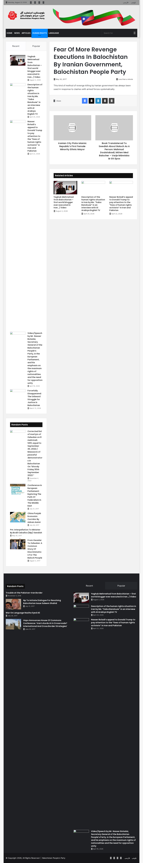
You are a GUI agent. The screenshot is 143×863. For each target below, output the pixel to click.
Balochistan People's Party (53, 858)
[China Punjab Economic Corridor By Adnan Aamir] (17, 517)
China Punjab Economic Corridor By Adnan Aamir (34, 518)
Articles (26, 33)
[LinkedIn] (98, 101)
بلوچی (133, 2)
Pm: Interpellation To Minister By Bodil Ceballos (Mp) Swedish (26, 531)
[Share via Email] (105, 101)
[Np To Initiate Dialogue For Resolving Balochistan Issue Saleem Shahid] (13, 604)
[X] (91, 101)
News (17, 33)
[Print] (111, 101)
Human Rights (39, 33)
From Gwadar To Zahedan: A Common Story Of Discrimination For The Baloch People (35, 549)
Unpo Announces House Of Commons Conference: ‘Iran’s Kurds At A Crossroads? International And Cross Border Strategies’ (45, 623)
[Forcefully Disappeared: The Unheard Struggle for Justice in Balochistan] (17, 394)
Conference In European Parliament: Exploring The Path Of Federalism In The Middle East (35, 495)
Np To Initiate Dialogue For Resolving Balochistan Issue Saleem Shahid (42, 602)
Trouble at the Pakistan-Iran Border (24, 592)
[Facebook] (85, 101)
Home (9, 33)
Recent (15, 46)
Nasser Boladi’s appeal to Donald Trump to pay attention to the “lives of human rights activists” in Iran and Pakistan (121, 204)
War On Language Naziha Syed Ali (23, 612)
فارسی (125, 2)
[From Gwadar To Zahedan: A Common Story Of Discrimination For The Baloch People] (17, 544)
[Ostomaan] (26, 15)
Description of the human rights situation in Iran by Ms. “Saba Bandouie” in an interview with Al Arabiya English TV (93, 204)
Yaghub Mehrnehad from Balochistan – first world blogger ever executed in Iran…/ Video (64, 202)
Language (54, 33)
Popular (36, 46)
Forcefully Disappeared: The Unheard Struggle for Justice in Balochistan (35, 398)
